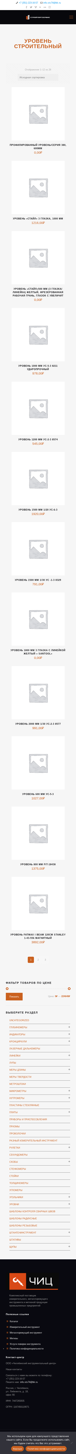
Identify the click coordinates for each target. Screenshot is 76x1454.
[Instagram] (49, 7)
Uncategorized (19, 1020)
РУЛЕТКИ (14, 1147)
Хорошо (17, 1448)
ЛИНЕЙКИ (14, 1055)
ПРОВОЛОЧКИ (17, 1133)
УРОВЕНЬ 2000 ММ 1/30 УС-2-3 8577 (38, 724)
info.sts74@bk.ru (52, 2)
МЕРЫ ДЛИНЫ (17, 1070)
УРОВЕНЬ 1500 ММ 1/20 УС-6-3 (38, 509)
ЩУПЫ (13, 1247)
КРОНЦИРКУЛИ (18, 1041)
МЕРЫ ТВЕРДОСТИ (20, 1077)
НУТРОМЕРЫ (16, 1098)
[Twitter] (31, 7)
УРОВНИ (14, 1204)
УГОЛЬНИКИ (16, 1197)
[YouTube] (40, 7)
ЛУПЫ (12, 1062)
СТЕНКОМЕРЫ (17, 1169)
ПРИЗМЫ (14, 1126)
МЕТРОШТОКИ (17, 1084)
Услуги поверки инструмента (25, 1344)
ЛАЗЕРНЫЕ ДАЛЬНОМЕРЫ (24, 1048)
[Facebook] (26, 7)
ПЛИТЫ (13, 1112)
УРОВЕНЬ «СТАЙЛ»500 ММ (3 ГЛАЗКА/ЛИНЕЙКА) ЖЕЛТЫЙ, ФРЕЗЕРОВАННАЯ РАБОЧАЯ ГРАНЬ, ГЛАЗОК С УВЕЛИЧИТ (38, 292)
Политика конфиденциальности (26, 1348)
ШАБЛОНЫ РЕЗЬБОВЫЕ (23, 1225)
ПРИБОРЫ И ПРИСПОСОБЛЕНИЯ (28, 1119)
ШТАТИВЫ (15, 1239)
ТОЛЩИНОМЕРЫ (18, 1183)
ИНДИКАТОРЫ (17, 1034)
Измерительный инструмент (25, 1327)
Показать (14, 996)
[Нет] (71, 1443)
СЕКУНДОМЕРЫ (18, 1155)
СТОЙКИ (14, 1176)
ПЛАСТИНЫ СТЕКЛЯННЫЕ (24, 1105)
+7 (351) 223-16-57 (28, 2)
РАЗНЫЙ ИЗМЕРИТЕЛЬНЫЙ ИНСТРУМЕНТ (33, 1140)
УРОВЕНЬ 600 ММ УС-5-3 (38, 794)
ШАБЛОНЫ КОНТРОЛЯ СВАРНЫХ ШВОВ (32, 1211)
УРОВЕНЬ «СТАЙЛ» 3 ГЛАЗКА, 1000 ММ (38, 218)
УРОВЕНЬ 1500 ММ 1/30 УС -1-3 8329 (38, 580)
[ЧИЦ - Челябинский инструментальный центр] (38, 17)
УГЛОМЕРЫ (15, 1190)
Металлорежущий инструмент (26, 1332)
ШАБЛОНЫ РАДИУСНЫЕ (23, 1218)
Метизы (14, 1338)
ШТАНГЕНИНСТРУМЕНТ (22, 1232)
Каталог (14, 1321)
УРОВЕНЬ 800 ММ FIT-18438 (38, 864)
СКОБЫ (13, 1162)
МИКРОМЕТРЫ (17, 1091)
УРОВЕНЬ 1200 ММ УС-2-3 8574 (38, 439)
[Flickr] (45, 7)
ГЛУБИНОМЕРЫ (18, 1027)
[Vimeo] (36, 7)
